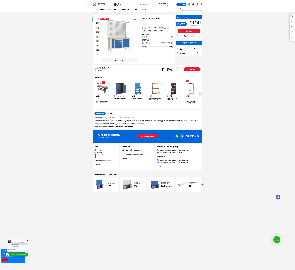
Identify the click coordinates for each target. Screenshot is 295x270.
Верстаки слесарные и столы (106, 13)
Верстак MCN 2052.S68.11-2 (137, 183)
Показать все (166, 28)
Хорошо (5, 260)
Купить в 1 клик (189, 36)
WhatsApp (189, 5)
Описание (109, 113)
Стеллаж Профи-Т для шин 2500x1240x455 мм (172, 99)
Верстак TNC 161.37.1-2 (111, 183)
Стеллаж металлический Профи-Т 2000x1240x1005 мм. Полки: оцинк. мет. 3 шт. (155, 100)
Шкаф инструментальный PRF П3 (120, 98)
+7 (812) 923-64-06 (192, 136)
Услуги (115, 9)
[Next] (200, 94)
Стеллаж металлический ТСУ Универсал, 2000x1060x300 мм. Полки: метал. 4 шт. (191, 103)
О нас (135, 9)
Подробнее (98, 164)
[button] (136, 37)
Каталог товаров (101, 9)
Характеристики (100, 113)
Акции (110, 9)
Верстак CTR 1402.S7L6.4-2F (101, 68)
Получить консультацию (147, 136)
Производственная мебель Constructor (121, 13)
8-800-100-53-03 (163, 3)
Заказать (181, 4)
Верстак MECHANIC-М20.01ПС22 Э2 (165, 183)
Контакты (143, 9)
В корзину (189, 31)
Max (192, 5)
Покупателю (125, 9)
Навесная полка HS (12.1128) (193, 183)
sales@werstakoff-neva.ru (145, 4)
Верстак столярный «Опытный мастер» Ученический (102, 102)
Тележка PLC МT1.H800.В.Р (137, 98)
